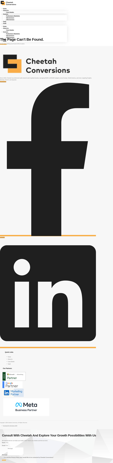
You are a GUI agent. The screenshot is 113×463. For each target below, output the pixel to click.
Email (4, 445)
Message (5, 454)
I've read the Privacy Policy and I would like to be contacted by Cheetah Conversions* (29, 457)
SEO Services (10, 17)
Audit (4, 23)
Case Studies (10, 12)
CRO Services (10, 19)
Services (5, 14)
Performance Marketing (13, 16)
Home (5, 26)
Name (4, 442)
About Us (6, 10)
